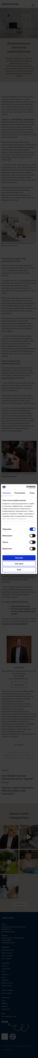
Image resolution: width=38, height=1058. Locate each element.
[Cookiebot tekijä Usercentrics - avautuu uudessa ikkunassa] (27, 487)
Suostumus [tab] (6, 493)
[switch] (33, 535)
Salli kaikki (19, 558)
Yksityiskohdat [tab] (19, 493)
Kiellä (19, 569)
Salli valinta (19, 564)
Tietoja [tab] (32, 493)
